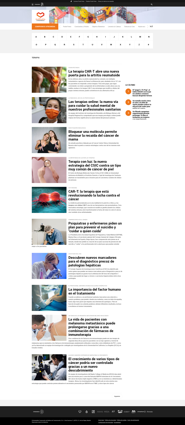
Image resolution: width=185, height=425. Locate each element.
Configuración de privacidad (105, 422)
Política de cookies (122, 420)
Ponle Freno (67, 26)
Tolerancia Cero (129, 26)
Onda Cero (120, 411)
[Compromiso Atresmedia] (40, 16)
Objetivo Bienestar (98, 26)
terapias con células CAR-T (77, 205)
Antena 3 (80, 411)
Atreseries (113, 411)
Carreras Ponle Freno (78, 1)
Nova (100, 411)
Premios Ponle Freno (91, 1)
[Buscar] (151, 4)
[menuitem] (67, 26)
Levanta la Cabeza (114, 26)
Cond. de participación (133, 420)
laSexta (87, 411)
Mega (107, 411)
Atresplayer (141, 411)
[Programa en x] (150, 26)
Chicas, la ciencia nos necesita (106, 1)
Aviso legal (101, 420)
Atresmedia (38, 411)
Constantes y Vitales (82, 26)
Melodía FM (133, 411)
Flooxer (150, 411)
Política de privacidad (110, 420)
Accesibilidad (117, 422)
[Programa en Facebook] (152, 26)
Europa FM (127, 411)
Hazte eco (141, 26)
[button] (59, 26)
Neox (93, 411)
